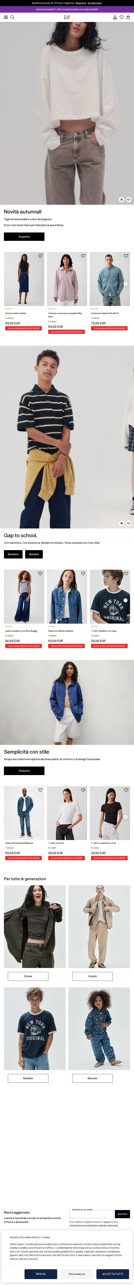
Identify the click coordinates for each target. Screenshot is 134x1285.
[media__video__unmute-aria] (128, 199)
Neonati (92, 1078)
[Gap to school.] (67, 454)
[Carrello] (128, 17)
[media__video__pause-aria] (121, 199)
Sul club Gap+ (95, 3)
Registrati (81, 3)
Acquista (24, 236)
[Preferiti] (122, 17)
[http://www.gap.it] (67, 17)
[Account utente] (115, 17)
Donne (28, 976)
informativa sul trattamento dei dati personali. (94, 1225)
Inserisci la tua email (82, 1209)
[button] (125, 284)
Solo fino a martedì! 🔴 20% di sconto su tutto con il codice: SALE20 (67, 9)
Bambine (13, 554)
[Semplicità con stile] (67, 719)
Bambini (34, 554)
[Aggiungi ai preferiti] (40, 256)
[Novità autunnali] (67, 133)
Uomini (92, 976)
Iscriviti (122, 1214)
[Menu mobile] (6, 17)
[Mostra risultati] (12, 17)
